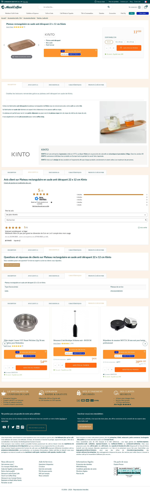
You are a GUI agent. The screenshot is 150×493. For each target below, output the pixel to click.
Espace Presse (118, 464)
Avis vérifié (143, 227)
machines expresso (142, 441)
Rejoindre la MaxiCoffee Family (11, 480)
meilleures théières (117, 444)
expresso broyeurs (101, 444)
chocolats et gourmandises (135, 450)
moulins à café (60, 452)
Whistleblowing (81, 466)
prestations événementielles (10, 450)
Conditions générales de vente (86, 469)
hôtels (119, 437)
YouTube (62, 419)
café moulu (104, 446)
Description (12, 84)
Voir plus (25, 1)
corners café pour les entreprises (86, 452)
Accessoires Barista (29, 18)
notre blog (4, 421)
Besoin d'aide (101, 2)
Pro (132, 13)
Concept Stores (108, 439)
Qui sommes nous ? (7, 464)
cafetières (92, 444)
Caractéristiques (75, 85)
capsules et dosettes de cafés (120, 446)
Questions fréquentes (46, 464)
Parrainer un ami (6, 483)
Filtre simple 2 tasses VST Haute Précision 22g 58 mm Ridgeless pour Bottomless (24, 341)
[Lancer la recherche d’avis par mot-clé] (146, 220)
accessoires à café (81, 444)
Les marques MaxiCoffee (9, 466)
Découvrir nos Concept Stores (11, 478)
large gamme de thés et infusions (86, 450)
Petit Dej (123, 13)
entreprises (113, 437)
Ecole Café (44, 448)
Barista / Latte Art (42, 18)
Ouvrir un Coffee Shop (8, 476)
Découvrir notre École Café (10, 473)
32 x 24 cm (118, 42)
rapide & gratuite (56, 393)
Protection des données (84, 464)
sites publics (80, 439)
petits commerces (134, 437)
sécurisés (92, 393)
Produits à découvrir (96, 85)
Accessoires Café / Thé (15, 18)
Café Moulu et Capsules (66, 13)
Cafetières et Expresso (32, 13)
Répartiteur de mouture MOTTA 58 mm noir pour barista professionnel (124, 341)
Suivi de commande (45, 469)
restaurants (125, 437)
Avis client (33, 85)
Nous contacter (44, 476)
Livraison (42, 466)
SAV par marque (44, 473)
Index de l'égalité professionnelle (12, 469)
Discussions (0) (54, 85)
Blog (131, 1)
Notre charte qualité (8, 471)
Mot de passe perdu (45, 471)
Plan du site (80, 473)
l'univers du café (18, 393)
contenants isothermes (133, 444)
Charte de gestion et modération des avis (17, 183)
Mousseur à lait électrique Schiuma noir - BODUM (72, 340)
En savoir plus (85, 426)
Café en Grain (49, 13)
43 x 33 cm (130, 42)
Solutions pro (124, 1)
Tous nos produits (114, 1)
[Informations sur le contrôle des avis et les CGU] (51, 202)
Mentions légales (82, 471)
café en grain (94, 446)
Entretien (101, 13)
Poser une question (12, 265)
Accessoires (112, 13)
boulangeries (145, 437)
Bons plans (143, 13)
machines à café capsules (48, 452)
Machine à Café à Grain (11, 13)
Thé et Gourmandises (87, 13)
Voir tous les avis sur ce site (40, 206)
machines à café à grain (32, 452)
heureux (127, 393)
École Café (137, 1)
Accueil (3, 18)
